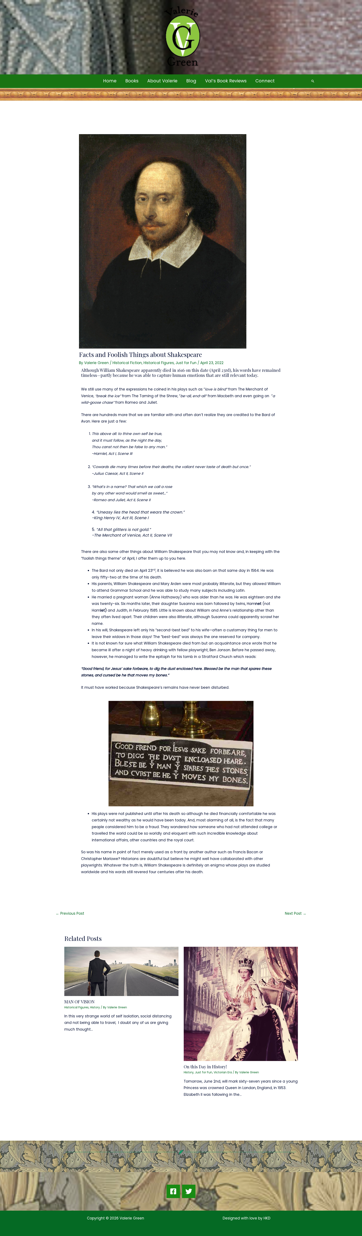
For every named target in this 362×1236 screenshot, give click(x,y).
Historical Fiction (127, 362)
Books (131, 81)
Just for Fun (186, 362)
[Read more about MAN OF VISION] (121, 971)
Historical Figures (159, 362)
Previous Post (70, 913)
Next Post (295, 913)
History (95, 1007)
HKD (266, 1218)
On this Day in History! (205, 1066)
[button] (313, 81)
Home (109, 81)
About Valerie (162, 81)
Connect (265, 81)
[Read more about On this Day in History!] (241, 1003)
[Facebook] (173, 1191)
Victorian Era (223, 1072)
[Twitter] (188, 1191)
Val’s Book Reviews (226, 81)
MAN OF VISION (79, 1001)
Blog (191, 81)
